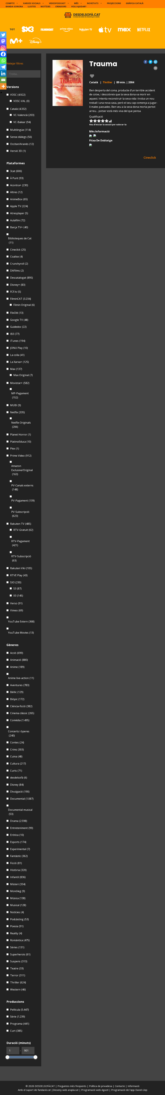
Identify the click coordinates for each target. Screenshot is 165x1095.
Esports (18, 842)
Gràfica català (134, 3)
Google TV (19, 320)
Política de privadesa (101, 1086)
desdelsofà (18, 777)
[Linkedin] (3, 73)
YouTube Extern (21, 621)
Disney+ (17, 285)
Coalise (16, 256)
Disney (17, 784)
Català (18, 109)
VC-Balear (22, 122)
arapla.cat (73, 1089)
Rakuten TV (20, 524)
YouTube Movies (21, 632)
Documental (22, 798)
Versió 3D (18, 151)
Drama (18, 821)
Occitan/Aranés (22, 144)
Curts (16, 770)
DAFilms (17, 270)
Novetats (92, 3)
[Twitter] (3, 35)
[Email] (3, 80)
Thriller (107, 82)
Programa (19, 1023)
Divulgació (19, 791)
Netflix (17, 412)
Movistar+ (19, 383)
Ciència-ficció (21, 706)
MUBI (15, 405)
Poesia (17, 926)
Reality (16, 933)
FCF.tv (15, 291)
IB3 (14, 334)
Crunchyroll (19, 263)
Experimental (20, 849)
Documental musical (20, 812)
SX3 (15, 582)
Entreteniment (21, 828)
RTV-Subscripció (21, 558)
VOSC (17, 94)
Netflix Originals (21, 425)
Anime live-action (21, 678)
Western (18, 989)
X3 (18, 595)
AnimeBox (19, 199)
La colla (17, 355)
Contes (17, 742)
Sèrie (17, 1016)
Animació (19, 660)
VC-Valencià (23, 115)
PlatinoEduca (20, 441)
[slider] (7, 1057)
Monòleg (17, 891)
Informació (133, 1086)
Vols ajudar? (78, 6)
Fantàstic (19, 856)
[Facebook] (3, 54)
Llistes (32, 6)
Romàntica (20, 940)
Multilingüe (20, 130)
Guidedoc (18, 327)
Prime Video (20, 455)
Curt (16, 1031)
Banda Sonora (14, 6)
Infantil (18, 877)
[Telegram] (3, 67)
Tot (12, 29)
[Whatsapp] (3, 60)
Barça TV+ (19, 227)
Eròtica (17, 835)
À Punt (17, 178)
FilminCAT (20, 299)
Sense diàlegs (21, 137)
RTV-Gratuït (23, 530)
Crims (17, 749)
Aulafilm (17, 220)
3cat (16, 171)
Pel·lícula (19, 1009)
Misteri (17, 884)
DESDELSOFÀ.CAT (45, 1086)
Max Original (23, 375)
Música (17, 898)
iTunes (17, 341)
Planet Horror (20, 434)
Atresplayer (19, 213)
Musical (18, 905)
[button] (145, 62)
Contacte (120, 1086)
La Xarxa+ (19, 362)
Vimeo (16, 610)
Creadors (60, 6)
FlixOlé (16, 313)
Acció (16, 653)
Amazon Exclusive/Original (22, 470)
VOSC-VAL (21, 101)
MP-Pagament (20, 395)
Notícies (45, 6)
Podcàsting (19, 919)
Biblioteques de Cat (19, 240)
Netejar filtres (14, 63)
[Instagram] (3, 47)
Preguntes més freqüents (72, 1086)
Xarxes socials (31, 3)
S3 (17, 588)
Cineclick (18, 249)
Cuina (16, 756)
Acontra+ (19, 185)
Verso (16, 603)
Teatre (17, 968)
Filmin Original (24, 305)
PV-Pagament (23, 500)
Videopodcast (57, 3)
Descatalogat (21, 277)
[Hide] (1, 92)
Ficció (16, 863)
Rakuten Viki (21, 568)
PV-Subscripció (20, 514)
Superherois (20, 954)
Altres (16, 192)
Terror (17, 975)
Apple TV (19, 206)
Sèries (17, 947)
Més (76, 3)
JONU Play (19, 348)
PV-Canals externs (22, 487)
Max (16, 369)
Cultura (18, 763)
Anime (17, 667)
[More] (3, 86)
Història (18, 870)
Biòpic (17, 699)
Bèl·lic (16, 692)
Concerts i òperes (18, 733)
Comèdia (19, 720)
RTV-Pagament (20, 543)
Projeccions (114, 3)
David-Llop (141, 1089)
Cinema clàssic (22, 713)
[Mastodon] (3, 41)
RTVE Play (19, 575)
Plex (14, 448)
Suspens (18, 961)
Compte (10, 3)
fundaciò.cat (44, 1089)
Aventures (19, 685)
